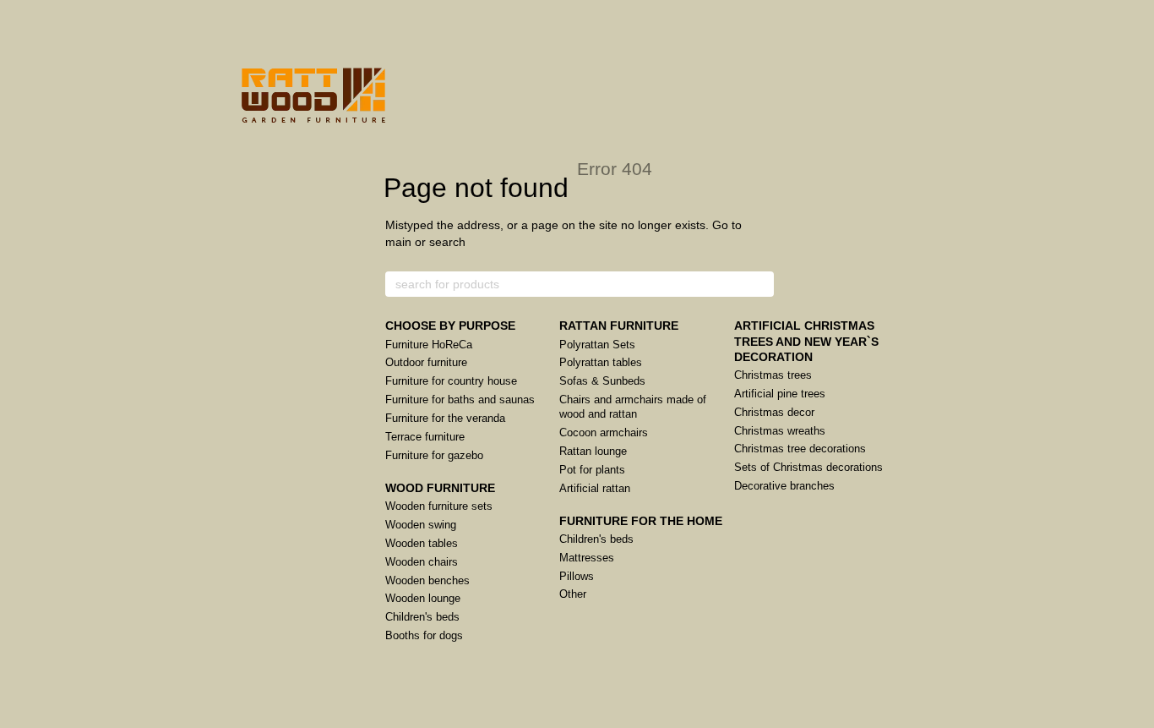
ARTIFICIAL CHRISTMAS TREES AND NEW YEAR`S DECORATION (806, 341)
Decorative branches (784, 485)
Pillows (576, 576)
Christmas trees (773, 375)
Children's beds (422, 616)
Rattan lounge (593, 451)
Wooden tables (421, 543)
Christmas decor (774, 412)
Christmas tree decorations (800, 448)
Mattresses (586, 557)
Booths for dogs (424, 635)
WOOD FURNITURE (440, 488)
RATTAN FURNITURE (618, 325)
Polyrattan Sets (597, 344)
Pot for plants (592, 469)
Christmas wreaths (779, 430)
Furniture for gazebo (434, 455)
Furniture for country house (451, 381)
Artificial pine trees (779, 393)
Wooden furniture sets (439, 506)
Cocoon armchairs (603, 432)
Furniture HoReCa (428, 344)
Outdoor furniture (426, 362)
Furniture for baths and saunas (460, 399)
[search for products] (760, 284)
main (398, 242)
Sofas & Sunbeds (602, 381)
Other (572, 594)
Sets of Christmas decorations (808, 467)
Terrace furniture (425, 436)
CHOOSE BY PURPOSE (450, 325)
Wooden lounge (422, 598)
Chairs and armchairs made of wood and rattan (632, 406)
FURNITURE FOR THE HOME (640, 521)
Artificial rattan (594, 488)
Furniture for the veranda (445, 418)
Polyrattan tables (600, 362)
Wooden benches (427, 580)
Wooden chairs (421, 562)
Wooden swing (420, 524)
